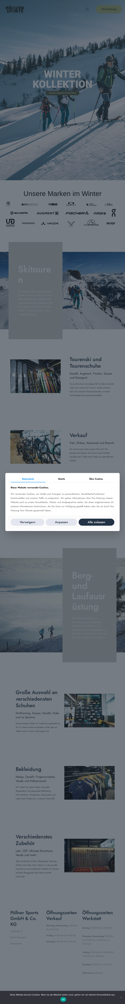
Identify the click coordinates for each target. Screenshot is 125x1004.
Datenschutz (28, 478)
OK (63, 999)
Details (61, 478)
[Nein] (121, 997)
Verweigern (27, 522)
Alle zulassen (96, 522)
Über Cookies (96, 478)
